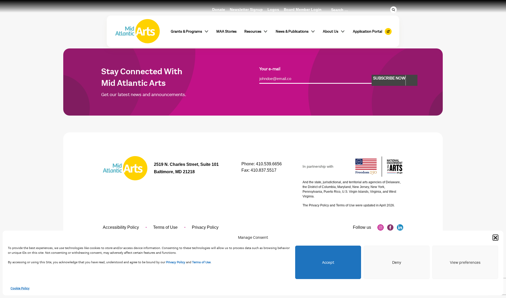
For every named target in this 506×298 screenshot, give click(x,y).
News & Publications (292, 31)
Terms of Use (201, 262)
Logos (273, 9)
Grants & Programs (186, 31)
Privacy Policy (175, 262)
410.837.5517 (263, 170)
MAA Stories (226, 31)
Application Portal (367, 31)
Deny (396, 262)
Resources (252, 31)
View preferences (465, 262)
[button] (495, 237)
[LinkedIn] (400, 227)
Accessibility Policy (121, 227)
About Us (330, 31)
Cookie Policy (20, 288)
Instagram (380, 227)
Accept (328, 262)
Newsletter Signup (246, 9)
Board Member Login (303, 9)
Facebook (390, 227)
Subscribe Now (389, 78)
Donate (218, 9)
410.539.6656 (269, 164)
